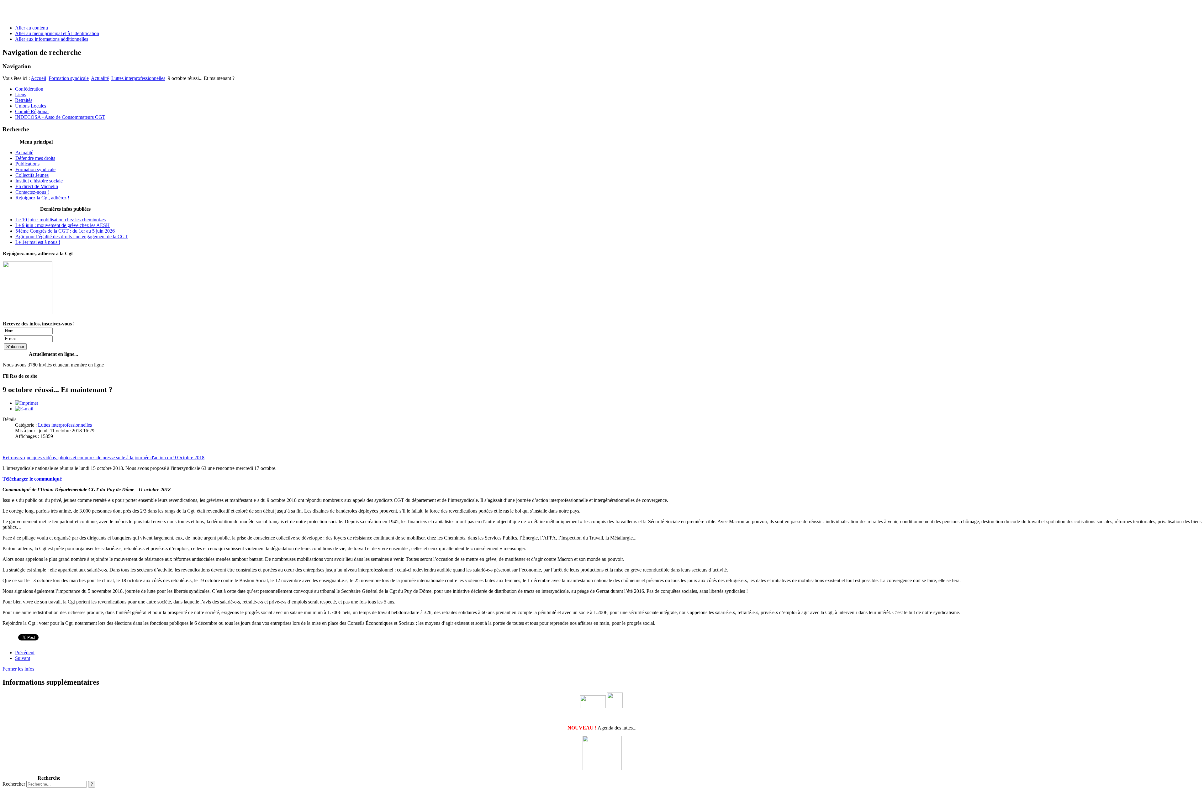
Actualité (100, 78)
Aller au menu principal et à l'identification (57, 33)
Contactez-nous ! (32, 192)
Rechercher (14, 784)
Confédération (29, 89)
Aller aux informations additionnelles (51, 39)
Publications (27, 163)
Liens (20, 94)
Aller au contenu (31, 27)
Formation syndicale (69, 78)
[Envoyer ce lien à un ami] (24, 408)
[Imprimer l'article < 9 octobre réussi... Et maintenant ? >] (26, 403)
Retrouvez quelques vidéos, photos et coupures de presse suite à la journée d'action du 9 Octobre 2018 (103, 457)
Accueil (38, 78)
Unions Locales (30, 105)
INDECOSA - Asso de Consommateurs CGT (60, 117)
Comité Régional (32, 111)
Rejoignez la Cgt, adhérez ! (42, 197)
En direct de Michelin (36, 186)
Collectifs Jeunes (32, 175)
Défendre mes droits (35, 158)
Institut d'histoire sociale (39, 180)
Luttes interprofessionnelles (138, 78)
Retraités (23, 100)
